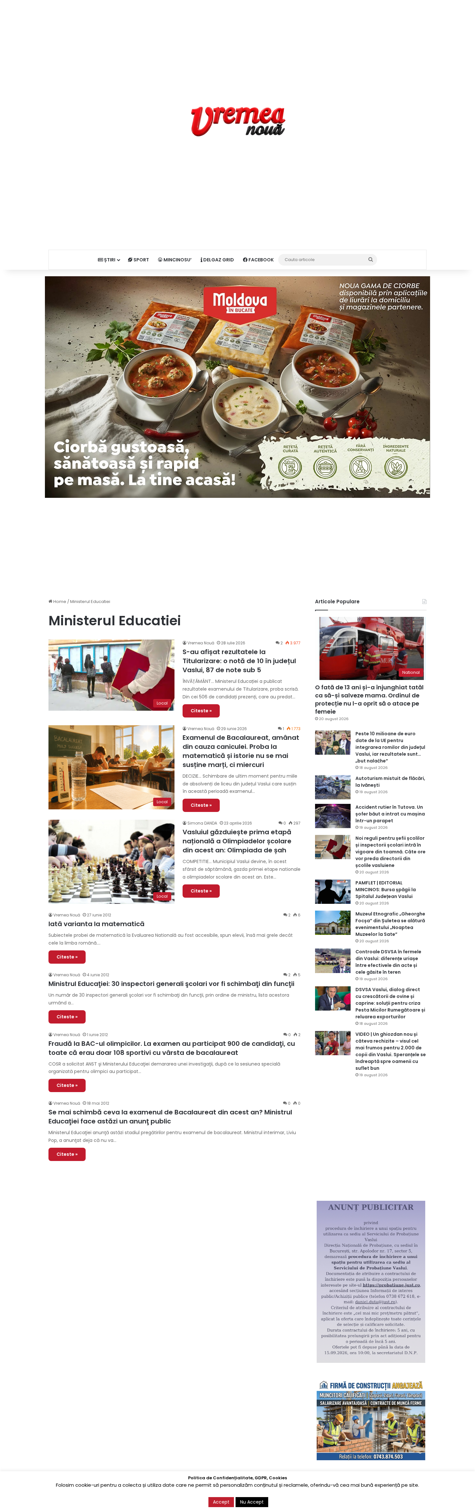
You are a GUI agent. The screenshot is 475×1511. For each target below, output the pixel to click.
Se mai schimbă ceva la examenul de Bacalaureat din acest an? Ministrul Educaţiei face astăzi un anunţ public (170, 1117)
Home (59, 601)
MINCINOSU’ (177, 260)
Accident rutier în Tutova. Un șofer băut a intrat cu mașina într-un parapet (390, 814)
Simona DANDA (202, 823)
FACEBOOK (261, 260)
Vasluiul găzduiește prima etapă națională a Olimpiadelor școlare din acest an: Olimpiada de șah (237, 841)
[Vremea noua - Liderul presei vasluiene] (238, 122)
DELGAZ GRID (218, 260)
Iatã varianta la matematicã (96, 923)
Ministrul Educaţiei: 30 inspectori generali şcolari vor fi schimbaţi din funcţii (171, 983)
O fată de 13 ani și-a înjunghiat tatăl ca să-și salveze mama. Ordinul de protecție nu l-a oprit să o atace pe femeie (369, 699)
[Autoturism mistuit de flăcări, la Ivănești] (333, 787)
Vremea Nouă (200, 643)
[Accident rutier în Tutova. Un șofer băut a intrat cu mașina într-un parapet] (333, 816)
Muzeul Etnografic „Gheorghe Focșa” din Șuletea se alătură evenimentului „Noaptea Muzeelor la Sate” (390, 924)
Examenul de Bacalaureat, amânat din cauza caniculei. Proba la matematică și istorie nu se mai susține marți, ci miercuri (241, 751)
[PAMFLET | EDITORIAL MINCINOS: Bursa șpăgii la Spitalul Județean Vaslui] (333, 892)
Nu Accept (252, 1502)
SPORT (140, 260)
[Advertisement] (237, 45)
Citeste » (201, 710)
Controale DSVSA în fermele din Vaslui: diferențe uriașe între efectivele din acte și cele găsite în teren (388, 961)
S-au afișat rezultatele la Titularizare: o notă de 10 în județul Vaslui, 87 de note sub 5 (239, 660)
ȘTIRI (109, 260)
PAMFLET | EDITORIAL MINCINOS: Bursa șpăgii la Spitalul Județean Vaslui (385, 890)
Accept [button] (221, 1502)
